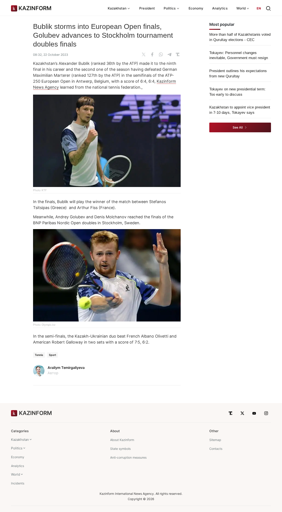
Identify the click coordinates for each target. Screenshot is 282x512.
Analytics (220, 8)
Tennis (39, 355)
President (147, 8)
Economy (196, 8)
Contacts (215, 448)
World (15, 474)
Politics (16, 448)
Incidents (17, 483)
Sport (52, 355)
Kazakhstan (20, 439)
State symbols (120, 448)
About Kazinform (122, 440)
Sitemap (215, 440)
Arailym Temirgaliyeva (66, 367)
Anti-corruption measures (128, 457)
